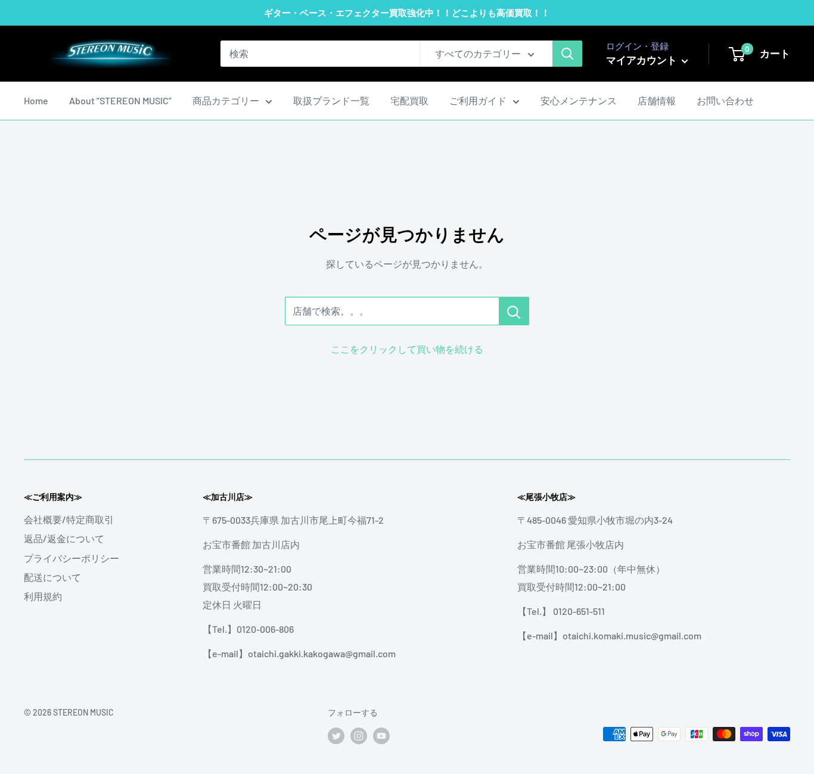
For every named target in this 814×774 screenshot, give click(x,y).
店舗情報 (657, 100)
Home (36, 100)
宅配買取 (409, 100)
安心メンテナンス (578, 100)
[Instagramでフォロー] (358, 735)
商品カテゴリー (225, 100)
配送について (52, 577)
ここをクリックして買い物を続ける (407, 349)
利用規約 (43, 596)
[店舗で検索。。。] (514, 311)
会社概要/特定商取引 (69, 519)
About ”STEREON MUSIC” (120, 100)
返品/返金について (64, 538)
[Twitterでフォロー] (336, 735)
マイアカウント (642, 60)
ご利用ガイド (478, 100)
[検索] (567, 54)
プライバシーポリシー (71, 558)
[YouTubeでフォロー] (381, 735)
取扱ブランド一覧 (331, 100)
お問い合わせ (725, 100)
